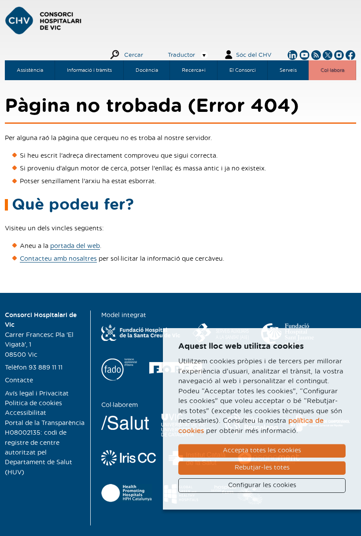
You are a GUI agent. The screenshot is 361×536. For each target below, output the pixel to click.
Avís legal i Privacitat (37, 394)
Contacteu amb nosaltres (58, 259)
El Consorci (242, 70)
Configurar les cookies (262, 485)
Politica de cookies (33, 403)
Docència (147, 70)
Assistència (30, 70)
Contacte (19, 380)
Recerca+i (194, 70)
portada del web (75, 246)
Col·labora (332, 70)
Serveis (288, 70)
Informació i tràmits (89, 70)
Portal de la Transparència (45, 423)
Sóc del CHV (254, 55)
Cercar (133, 55)
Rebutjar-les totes (262, 468)
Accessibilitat (25, 413)
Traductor (181, 55)
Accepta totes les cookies (262, 450)
